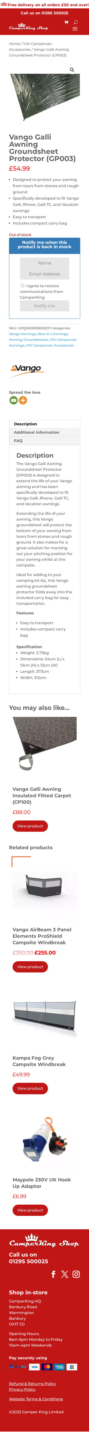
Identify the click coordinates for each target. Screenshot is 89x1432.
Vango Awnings (22, 334)
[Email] (13, 400)
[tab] (44, 424)
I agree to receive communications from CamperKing (41, 292)
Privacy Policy (22, 1389)
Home (14, 44)
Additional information (36, 432)
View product (30, 826)
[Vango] (27, 371)
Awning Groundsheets (28, 339)
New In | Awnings (53, 334)
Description (25, 424)
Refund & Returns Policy (32, 1383)
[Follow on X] (62, 1274)
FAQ (18, 440)
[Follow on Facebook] (51, 1274)
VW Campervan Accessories (50, 345)
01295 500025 (55, 13)
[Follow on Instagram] (74, 1274)
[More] (23, 400)
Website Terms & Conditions (36, 1399)
